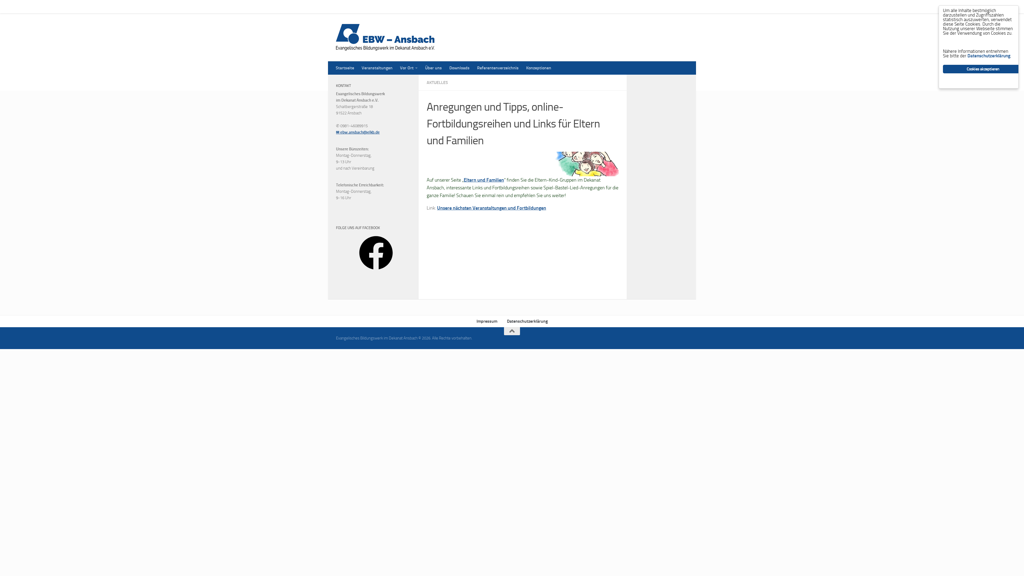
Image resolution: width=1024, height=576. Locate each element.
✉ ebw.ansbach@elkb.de (358, 132)
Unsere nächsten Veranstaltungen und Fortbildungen (491, 208)
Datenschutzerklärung (527, 321)
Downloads (455, 6)
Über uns (429, 6)
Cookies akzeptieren (983, 68)
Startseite (341, 6)
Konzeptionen (534, 6)
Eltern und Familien (484, 180)
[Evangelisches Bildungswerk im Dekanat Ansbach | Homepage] (385, 37)
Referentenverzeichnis (494, 6)
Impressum (487, 321)
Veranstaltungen (373, 6)
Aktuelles (437, 82)
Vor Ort (403, 6)
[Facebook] (376, 271)
